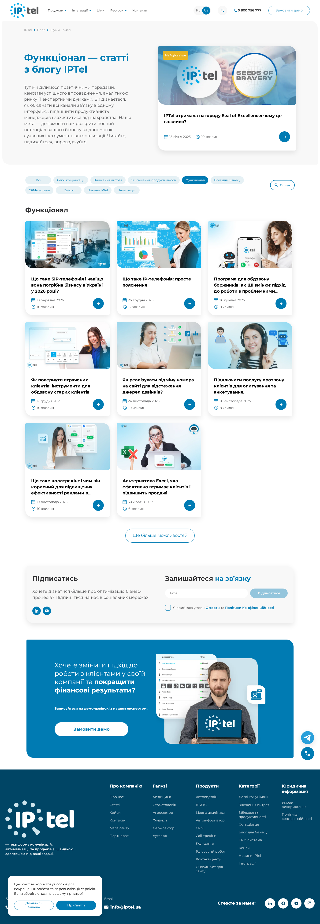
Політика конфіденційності (297, 816)
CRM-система (39, 190)
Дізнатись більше (34, 905)
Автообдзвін (206, 797)
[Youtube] (296, 903)
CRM (200, 828)
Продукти (55, 10)
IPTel (28, 30)
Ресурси (116, 10)
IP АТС (201, 805)
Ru (198, 10)
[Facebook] (283, 903)
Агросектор (163, 812)
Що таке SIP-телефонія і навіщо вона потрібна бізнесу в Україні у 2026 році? (67, 285)
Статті (115, 805)
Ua (206, 10)
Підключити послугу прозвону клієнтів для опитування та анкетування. (249, 386)
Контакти (139, 10)
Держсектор (164, 828)
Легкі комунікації (71, 180)
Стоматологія (164, 805)
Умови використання (294, 804)
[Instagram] (309, 903)
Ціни (100, 10)
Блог (41, 30)
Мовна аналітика (210, 812)
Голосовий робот (211, 851)
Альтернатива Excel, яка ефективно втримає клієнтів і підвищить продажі (156, 487)
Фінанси (160, 820)
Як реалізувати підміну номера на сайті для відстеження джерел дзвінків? (158, 386)
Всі (38, 180)
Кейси (69, 190)
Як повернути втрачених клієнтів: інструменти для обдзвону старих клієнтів (60, 386)
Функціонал (195, 180)
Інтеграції (80, 10)
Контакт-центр (208, 859)
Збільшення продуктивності (153, 180)
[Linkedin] (270, 903)
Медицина (162, 797)
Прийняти (76, 905)
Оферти (213, 608)
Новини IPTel (97, 190)
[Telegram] (307, 737)
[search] (222, 10)
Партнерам (119, 836)
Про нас (117, 797)
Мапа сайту (119, 828)
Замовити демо (289, 10)
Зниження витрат (108, 180)
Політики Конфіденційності (249, 608)
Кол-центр (205, 843)
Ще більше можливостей (160, 535)
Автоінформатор (210, 820)
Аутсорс (160, 836)
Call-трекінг (206, 836)
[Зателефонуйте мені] (307, 753)
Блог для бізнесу (227, 180)
